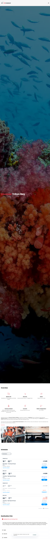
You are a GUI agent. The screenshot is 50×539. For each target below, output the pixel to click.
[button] (22, 443)
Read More (3, 424)
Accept (34, 534)
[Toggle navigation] (41, 3)
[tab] (25, 519)
